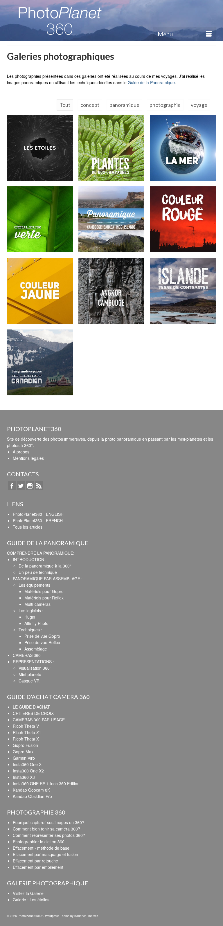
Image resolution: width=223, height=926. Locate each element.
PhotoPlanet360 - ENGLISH (38, 514)
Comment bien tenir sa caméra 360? (46, 829)
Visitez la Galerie (28, 893)
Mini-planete (30, 674)
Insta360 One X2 (28, 771)
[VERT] (40, 219)
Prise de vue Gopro (42, 636)
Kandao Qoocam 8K (31, 790)
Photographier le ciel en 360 (38, 841)
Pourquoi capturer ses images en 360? (48, 822)
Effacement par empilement (38, 867)
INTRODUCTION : (29, 559)
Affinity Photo (36, 623)
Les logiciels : (31, 610)
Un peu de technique (38, 572)
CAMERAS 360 (27, 655)
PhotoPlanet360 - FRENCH (38, 520)
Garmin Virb (24, 758)
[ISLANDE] (183, 291)
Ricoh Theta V (26, 726)
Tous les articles (27, 527)
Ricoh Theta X (26, 739)
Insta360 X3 (24, 777)
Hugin (29, 617)
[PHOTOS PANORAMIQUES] (111, 219)
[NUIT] (40, 148)
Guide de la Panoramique (151, 82)
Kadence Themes (86, 916)
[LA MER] (183, 148)
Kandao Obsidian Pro (32, 796)
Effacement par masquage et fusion (45, 854)
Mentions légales (28, 458)
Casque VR (29, 681)
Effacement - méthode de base (41, 848)
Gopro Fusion (25, 745)
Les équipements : (36, 585)
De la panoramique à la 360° (45, 566)
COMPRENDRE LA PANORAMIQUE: (40, 553)
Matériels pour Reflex (44, 598)
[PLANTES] (111, 148)
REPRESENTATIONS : (33, 661)
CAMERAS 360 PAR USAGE (39, 720)
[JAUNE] (40, 291)
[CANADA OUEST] (40, 362)
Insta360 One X (27, 764)
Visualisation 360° (35, 668)
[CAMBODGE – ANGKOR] (111, 291)
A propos (21, 452)
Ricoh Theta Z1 (27, 732)
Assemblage (35, 649)
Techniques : (30, 630)
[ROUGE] (183, 219)
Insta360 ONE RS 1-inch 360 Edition (46, 783)
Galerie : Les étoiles (31, 899)
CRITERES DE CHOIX (33, 713)
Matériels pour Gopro (44, 591)
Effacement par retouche (35, 861)
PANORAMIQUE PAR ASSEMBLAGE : (47, 578)
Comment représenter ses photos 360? (49, 835)
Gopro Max (23, 751)
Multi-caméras (37, 604)
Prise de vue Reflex (42, 642)
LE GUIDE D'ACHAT (31, 707)
